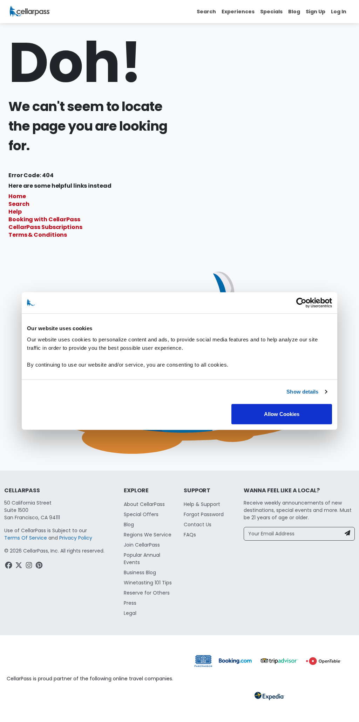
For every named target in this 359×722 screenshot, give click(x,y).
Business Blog (140, 572)
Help (15, 212)
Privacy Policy (75, 537)
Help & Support (202, 504)
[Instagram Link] (30, 566)
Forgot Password (204, 514)
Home (17, 196)
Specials (271, 11)
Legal (130, 613)
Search (18, 204)
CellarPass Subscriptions (45, 227)
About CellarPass (144, 504)
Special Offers (141, 514)
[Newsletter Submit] (347, 533)
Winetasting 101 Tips (148, 582)
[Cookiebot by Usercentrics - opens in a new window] (301, 303)
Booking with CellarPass (44, 219)
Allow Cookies (281, 414)
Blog (294, 11)
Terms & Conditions (37, 235)
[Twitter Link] (19, 566)
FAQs (190, 534)
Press (130, 602)
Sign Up (315, 11)
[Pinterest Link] (40, 566)
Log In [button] (338, 11)
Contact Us (197, 524)
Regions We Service (147, 534)
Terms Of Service (25, 537)
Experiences (238, 11)
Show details (302, 392)
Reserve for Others (147, 592)
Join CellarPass (142, 544)
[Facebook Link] (9, 566)
